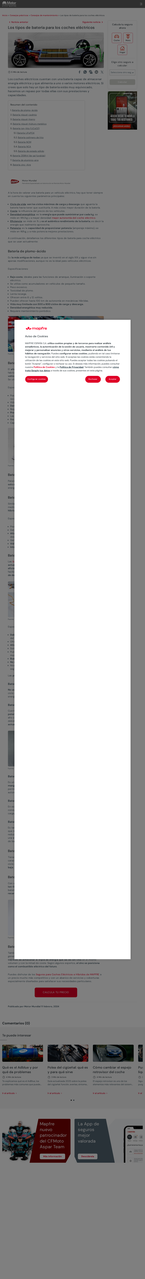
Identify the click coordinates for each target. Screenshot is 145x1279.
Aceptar (113, 379)
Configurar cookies (36, 379)
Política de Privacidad (71, 367)
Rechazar (93, 379)
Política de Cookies (44, 367)
